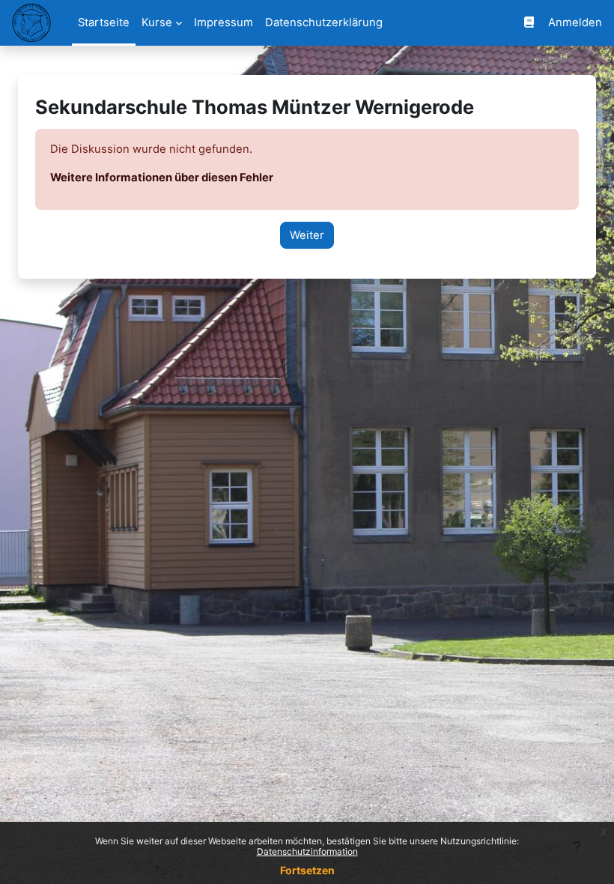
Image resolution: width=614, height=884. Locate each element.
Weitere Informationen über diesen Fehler (161, 177)
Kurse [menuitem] (157, 22)
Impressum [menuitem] (223, 22)
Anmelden (575, 22)
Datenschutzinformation (307, 851)
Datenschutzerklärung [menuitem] (324, 22)
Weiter (307, 235)
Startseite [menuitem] (104, 22)
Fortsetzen (307, 870)
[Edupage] (529, 23)
